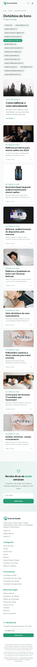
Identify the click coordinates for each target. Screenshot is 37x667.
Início (4, 10)
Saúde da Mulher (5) (12, 55)
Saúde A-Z (7, 536)
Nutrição (6, 557)
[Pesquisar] (28, 3)
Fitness (5, 549)
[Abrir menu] (32, 3)
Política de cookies (9, 602)
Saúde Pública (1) (11, 29)
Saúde (10, 10)
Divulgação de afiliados (11, 596)
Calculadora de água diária (12, 584)
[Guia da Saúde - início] (10, 3)
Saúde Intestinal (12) (12, 59)
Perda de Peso (8, 546)
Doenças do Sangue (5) (13, 51)
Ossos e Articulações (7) (14, 48)
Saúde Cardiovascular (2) (14, 63)
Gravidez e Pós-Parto (10, 563)
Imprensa (6, 610)
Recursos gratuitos (9, 613)
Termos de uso (8, 605)
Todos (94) (8, 25)
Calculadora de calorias (11, 581)
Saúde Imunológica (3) (13, 74)
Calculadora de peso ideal (12, 578)
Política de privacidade (11, 599)
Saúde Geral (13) (10, 44)
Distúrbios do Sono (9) (13, 40)
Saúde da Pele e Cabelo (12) (14, 32)
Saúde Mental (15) (22, 25)
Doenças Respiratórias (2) (14, 70)
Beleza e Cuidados (9, 566)
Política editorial (8, 593)
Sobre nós (6, 531)
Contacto (6, 608)
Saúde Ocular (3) (11, 67)
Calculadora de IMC (10, 575)
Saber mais (29, 655)
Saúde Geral (7, 551)
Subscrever (18, 501)
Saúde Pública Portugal (11, 560)
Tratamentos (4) (26, 67)
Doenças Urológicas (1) (13, 36)
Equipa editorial (8, 533)
